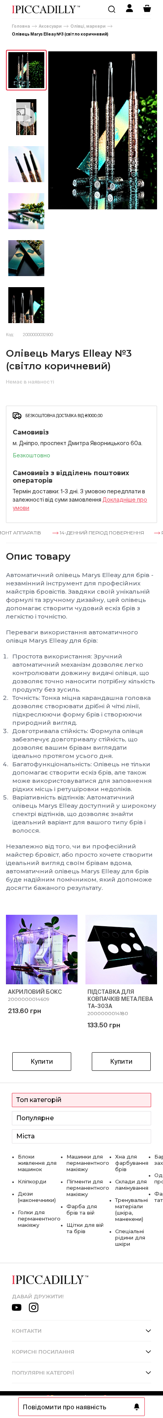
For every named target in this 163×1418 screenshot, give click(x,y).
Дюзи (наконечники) (37, 1196)
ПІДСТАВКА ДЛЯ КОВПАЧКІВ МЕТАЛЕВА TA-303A (120, 999)
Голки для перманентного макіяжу (39, 1218)
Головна (21, 26)
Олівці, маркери (88, 26)
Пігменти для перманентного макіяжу (87, 1187)
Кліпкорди (32, 1181)
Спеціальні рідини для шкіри (130, 1237)
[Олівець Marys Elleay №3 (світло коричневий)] (26, 70)
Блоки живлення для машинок (37, 1162)
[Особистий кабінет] (129, 9)
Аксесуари (50, 26)
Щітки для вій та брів (85, 1228)
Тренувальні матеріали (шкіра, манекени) (131, 1209)
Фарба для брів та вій (81, 1209)
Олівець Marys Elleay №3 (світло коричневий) (60, 34)
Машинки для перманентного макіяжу (87, 1162)
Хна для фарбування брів (131, 1162)
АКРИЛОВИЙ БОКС (35, 992)
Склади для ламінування (131, 1184)
